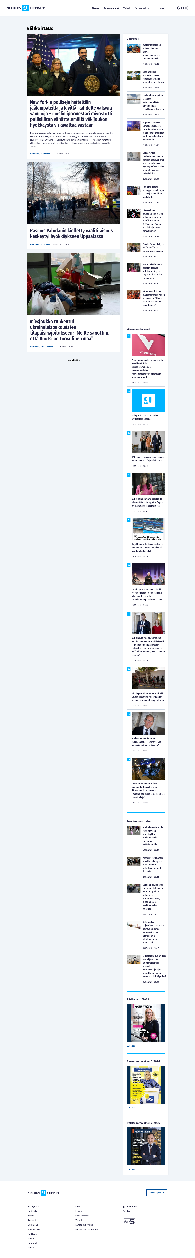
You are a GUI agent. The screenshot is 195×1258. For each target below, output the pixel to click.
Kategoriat (140, 8)
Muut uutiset (47, 346)
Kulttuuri (32, 1234)
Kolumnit (32, 1243)
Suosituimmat (111, 8)
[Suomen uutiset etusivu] (22, 8)
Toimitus (79, 1220)
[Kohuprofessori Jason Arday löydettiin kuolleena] (148, 400)
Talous (31, 1215)
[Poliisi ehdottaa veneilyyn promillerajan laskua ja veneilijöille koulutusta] (133, 194)
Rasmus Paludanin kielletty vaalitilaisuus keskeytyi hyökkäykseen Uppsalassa (71, 233)
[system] (182, 8)
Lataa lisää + (73, 360)
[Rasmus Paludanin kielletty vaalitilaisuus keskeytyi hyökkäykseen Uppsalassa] (73, 193)
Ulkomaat (45, 153)
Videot (126, 8)
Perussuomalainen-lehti (87, 1229)
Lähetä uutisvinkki (84, 1224)
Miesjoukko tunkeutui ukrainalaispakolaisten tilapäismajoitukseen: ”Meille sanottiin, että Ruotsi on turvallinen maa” (69, 330)
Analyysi (32, 1220)
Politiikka (34, 153)
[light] (185, 8)
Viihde (31, 1247)
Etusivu (95, 8)
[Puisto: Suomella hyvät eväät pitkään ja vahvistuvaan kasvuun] (133, 250)
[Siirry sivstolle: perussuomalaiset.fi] (145, 1221)
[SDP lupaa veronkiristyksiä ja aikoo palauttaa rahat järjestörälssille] (148, 442)
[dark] (179, 8)
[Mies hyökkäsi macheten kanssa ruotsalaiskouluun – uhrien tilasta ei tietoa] (133, 79)
